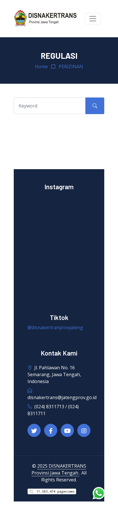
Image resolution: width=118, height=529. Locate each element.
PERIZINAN (71, 66)
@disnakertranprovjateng (55, 327)
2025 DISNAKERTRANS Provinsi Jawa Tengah (59, 469)
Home (41, 66)
